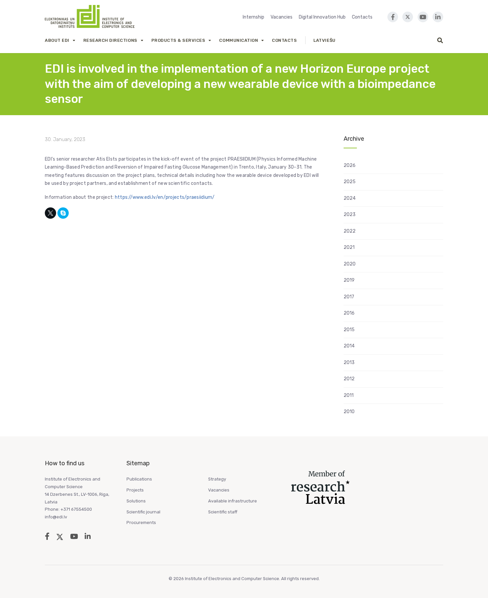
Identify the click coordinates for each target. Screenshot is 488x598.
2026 (350, 165)
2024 (350, 198)
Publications (139, 479)
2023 (350, 214)
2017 (349, 297)
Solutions (136, 500)
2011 (349, 395)
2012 (349, 379)
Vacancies (281, 17)
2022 (350, 231)
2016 (349, 313)
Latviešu (324, 40)
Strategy (217, 479)
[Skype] (63, 213)
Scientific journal (143, 511)
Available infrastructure (232, 500)
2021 (349, 247)
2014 (349, 346)
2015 (349, 330)
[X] (50, 213)
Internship (253, 17)
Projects (135, 489)
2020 (350, 264)
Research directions (110, 40)
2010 (349, 411)
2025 (350, 182)
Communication (238, 40)
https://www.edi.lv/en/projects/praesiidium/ (165, 197)
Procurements (141, 522)
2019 (349, 280)
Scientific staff (222, 511)
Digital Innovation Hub (322, 17)
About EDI (57, 40)
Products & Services (178, 40)
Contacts (362, 17)
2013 (349, 362)
